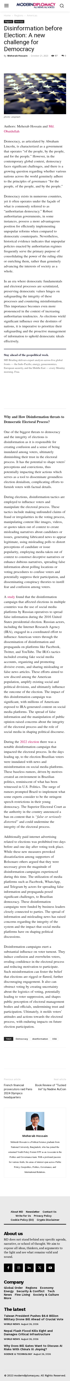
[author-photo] (35, 1130)
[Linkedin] (34, 64)
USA (54, 1038)
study (11, 596)
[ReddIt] (43, 64)
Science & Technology (18, 1354)
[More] (62, 64)
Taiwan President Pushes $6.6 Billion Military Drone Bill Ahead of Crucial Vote (33, 1317)
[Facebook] (8, 64)
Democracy (22, 1038)
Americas (32, 15)
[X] (17, 64)
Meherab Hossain (17, 55)
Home (7, 15)
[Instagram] (18, 1268)
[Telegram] (52, 64)
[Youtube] (50, 1268)
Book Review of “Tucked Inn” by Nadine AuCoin (50, 1087)
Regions (18, 15)
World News (12, 1324)
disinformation (40, 1038)
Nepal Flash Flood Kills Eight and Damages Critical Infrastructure (28, 1332)
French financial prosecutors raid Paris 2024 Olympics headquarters (18, 1091)
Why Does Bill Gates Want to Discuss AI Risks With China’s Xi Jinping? (33, 1347)
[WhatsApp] (26, 64)
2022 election (29, 741)
